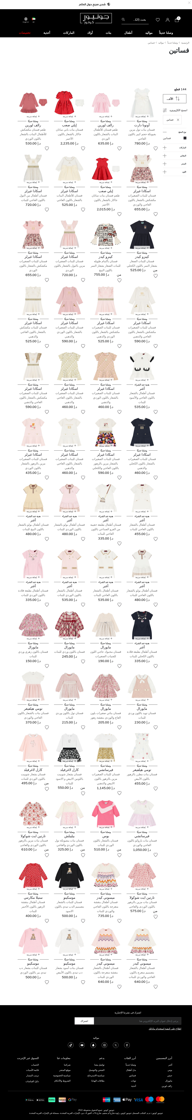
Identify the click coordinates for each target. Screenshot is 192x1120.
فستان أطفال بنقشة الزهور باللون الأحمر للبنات (33, 906)
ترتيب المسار (32, 1075)
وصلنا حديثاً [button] (166, 33)
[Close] (189, 2)
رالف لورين (167, 1086)
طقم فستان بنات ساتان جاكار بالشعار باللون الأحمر (106, 200)
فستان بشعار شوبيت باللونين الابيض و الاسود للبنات (69, 778)
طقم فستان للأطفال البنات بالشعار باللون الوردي (106, 134)
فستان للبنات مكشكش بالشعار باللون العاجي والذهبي (33, 332)
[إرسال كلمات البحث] (123, 19)
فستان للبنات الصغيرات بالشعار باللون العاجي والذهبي (69, 397)
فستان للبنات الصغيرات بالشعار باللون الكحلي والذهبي (142, 463)
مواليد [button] (149, 33)
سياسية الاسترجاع (96, 1075)
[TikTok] (71, 1045)
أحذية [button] (47, 33)
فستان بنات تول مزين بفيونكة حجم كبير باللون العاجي (142, 134)
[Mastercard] (160, 1099)
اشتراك (84, 1021)
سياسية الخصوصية (61, 1075)
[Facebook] (127, 1045)
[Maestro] (149, 1099)
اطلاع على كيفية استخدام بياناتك (165, 1028)
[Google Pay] (72, 1099)
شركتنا (67, 1064)
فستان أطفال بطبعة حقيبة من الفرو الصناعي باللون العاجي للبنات (105, 529)
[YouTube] (82, 1045)
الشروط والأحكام (62, 1080)
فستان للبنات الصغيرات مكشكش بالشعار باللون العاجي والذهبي (142, 332)
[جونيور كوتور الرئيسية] (96, 18)
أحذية (133, 1086)
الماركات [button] (68, 33)
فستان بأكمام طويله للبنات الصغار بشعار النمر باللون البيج (106, 265)
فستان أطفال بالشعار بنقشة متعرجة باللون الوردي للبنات (105, 972)
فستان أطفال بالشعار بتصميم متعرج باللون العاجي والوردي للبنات (142, 972)
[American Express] (117, 1099)
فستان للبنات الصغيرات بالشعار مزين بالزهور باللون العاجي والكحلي (106, 463)
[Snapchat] (93, 1045)
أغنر (170, 1064)
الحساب (35, 1064)
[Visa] (138, 1099)
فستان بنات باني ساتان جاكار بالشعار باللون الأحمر (69, 134)
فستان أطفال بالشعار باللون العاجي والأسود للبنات (142, 397)
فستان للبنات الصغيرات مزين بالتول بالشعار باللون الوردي (69, 265)
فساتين (151, 42)
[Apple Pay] (127, 1099)
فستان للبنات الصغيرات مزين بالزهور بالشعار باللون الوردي (33, 463)
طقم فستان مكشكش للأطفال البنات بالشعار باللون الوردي (33, 134)
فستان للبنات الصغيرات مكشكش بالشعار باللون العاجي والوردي (142, 200)
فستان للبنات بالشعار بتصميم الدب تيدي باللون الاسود (69, 906)
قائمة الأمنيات (32, 1070)
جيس (169, 1075)
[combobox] (135, 19)
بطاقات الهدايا (97, 1080)
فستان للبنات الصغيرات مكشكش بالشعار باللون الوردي (33, 265)
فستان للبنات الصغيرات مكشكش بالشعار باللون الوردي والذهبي (106, 332)
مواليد (161, 42)
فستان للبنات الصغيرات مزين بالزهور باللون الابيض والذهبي (106, 778)
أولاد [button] (90, 33)
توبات (133, 1080)
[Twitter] (115, 1045)
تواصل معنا (99, 1064)
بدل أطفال (131, 1070)
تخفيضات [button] (24, 33)
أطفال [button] (128, 33)
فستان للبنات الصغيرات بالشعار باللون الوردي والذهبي (69, 332)
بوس (170, 1070)
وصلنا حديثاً (172, 42)
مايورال (168, 1080)
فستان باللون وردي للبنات (69, 651)
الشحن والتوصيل (96, 1070)
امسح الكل (181, 110)
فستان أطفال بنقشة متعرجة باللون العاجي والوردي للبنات (105, 906)
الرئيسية (185, 42)
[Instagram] (104, 1045)
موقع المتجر (64, 1070)
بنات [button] (108, 33)
